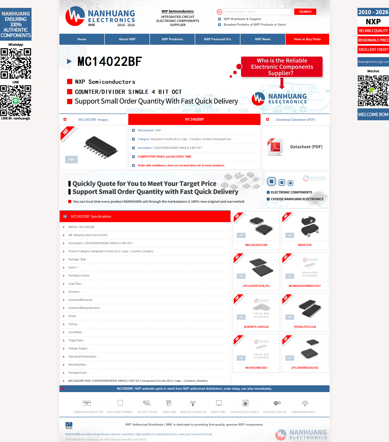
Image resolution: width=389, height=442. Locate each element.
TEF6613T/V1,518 (305, 326)
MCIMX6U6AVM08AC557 (305, 286)
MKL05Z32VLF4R (256, 245)
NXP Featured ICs (217, 39)
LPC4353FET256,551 (256, 286)
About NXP (127, 39)
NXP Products (172, 39)
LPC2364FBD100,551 (305, 367)
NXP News (263, 39)
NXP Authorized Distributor (144, 424)
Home (81, 39)
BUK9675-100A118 (256, 326)
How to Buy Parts (307, 39)
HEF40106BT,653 (256, 367)
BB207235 (305, 245)
